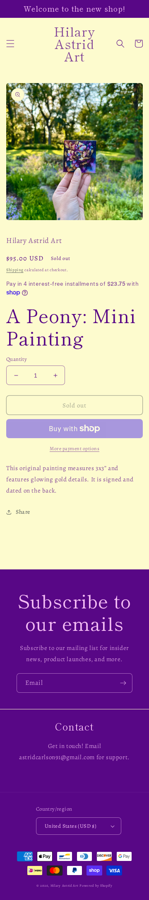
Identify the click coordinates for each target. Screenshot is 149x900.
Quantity (16, 359)
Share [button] (23, 512)
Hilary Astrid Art (64, 885)
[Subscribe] (123, 683)
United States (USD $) (70, 825)
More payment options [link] (74, 448)
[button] (10, 43)
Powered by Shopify (96, 885)
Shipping (15, 269)
